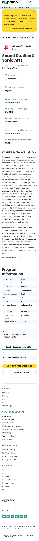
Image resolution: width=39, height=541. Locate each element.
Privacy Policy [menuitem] (28, 535)
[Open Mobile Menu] (35, 2)
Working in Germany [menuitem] (9, 456)
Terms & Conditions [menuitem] (16, 535)
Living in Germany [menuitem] (8, 449)
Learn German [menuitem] (7, 439)
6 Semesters (25, 311)
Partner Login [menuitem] (7, 406)
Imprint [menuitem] (5, 535)
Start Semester (8, 283)
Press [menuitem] (4, 399)
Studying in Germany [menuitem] (9, 453)
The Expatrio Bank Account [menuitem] (12, 426)
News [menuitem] (4, 490)
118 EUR (24, 322)
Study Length (7, 311)
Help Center (6, 7)
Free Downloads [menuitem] (8, 483)
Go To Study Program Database (19, 372)
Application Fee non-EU (10, 306)
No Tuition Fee (26, 315)
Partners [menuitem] (5, 402)
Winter (23, 283)
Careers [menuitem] (5, 396)
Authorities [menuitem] (6, 486)
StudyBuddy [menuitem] (6, 433)
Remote (5, 301)
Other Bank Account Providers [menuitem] (13, 429)
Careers (14, 7)
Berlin (23, 279)
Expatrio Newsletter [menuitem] (9, 480)
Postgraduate (26, 290)
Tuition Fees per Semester (8, 316)
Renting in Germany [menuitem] (9, 459)
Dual (4, 297)
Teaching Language (10, 294)
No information (26, 305)
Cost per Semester (9, 322)
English (23, 294)
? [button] (25, 109)
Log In (28, 7)
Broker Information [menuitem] (9, 537)
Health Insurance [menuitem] (8, 423)
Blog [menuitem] (3, 470)
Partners (21, 7)
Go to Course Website (10, 257)
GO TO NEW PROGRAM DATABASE (22, 28)
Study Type (7, 290)
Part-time (24, 286)
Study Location (8, 279)
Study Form (7, 286)
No (22, 297)
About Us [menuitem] (5, 392)
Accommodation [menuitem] (8, 436)
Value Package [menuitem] (7, 416)
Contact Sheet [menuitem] (7, 510)
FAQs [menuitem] (4, 473)
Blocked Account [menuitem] (8, 419)
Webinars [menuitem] (5, 476)
